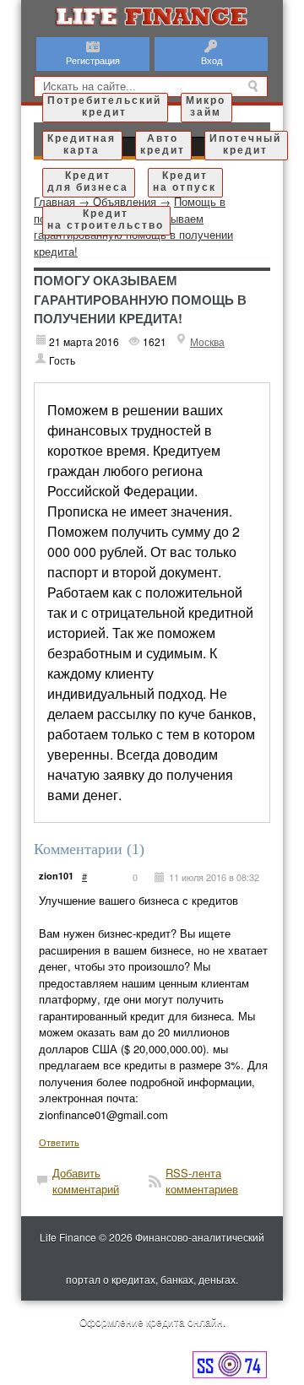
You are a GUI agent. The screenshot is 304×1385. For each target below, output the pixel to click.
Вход (211, 60)
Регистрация (93, 60)
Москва (207, 341)
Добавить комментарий (85, 1181)
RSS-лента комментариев (202, 1181)
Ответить (59, 1142)
